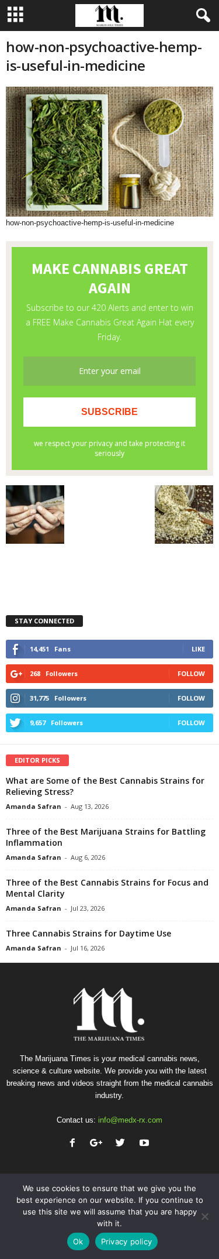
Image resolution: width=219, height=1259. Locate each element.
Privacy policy (126, 1241)
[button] (201, 16)
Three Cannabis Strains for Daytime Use (88, 933)
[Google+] (99, 1144)
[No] (204, 1216)
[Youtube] (146, 1144)
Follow (191, 673)
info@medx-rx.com (130, 1120)
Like (198, 648)
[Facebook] (75, 1144)
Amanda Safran (33, 806)
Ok (78, 1241)
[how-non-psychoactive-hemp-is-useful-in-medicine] (109, 152)
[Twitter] (123, 1144)
